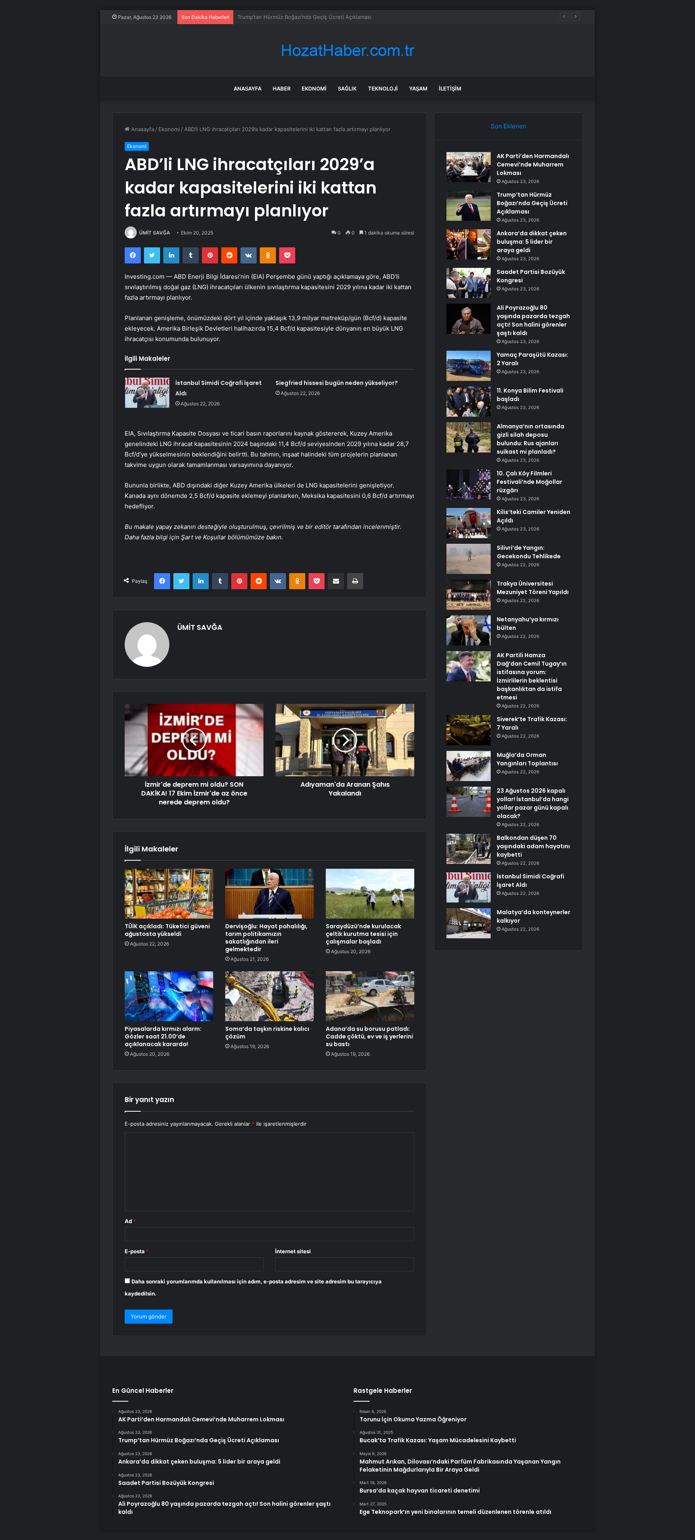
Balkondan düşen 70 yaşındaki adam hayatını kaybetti (533, 846)
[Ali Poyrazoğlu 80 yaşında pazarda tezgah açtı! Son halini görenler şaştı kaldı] (468, 319)
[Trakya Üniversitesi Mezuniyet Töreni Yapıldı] (468, 595)
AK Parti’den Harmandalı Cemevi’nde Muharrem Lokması (533, 164)
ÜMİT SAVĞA (154, 233)
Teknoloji (383, 88)
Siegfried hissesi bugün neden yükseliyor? (337, 383)
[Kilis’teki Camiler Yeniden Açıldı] (468, 523)
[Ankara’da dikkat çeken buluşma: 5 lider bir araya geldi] (468, 244)
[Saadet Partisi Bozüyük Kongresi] (468, 283)
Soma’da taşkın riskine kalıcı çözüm (267, 1032)
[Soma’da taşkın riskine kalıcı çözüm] (269, 996)
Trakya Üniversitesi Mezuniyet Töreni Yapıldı (533, 588)
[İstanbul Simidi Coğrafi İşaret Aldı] (147, 393)
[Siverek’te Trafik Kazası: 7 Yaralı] (468, 730)
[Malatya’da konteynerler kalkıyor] (468, 923)
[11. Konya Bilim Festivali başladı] (468, 402)
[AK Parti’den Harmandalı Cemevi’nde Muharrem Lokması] (468, 167)
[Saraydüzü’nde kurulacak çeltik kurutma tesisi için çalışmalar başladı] (370, 894)
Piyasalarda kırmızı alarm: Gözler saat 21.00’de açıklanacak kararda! (163, 1036)
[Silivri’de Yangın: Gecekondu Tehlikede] (468, 559)
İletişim (450, 88)
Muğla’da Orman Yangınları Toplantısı (527, 759)
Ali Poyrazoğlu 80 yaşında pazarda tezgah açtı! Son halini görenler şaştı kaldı (533, 320)
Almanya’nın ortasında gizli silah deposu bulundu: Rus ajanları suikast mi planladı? (530, 439)
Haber (281, 88)
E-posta (137, 1251)
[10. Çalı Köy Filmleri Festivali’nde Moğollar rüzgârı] (468, 484)
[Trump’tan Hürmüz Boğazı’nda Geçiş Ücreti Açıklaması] (468, 206)
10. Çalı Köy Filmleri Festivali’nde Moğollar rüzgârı (529, 481)
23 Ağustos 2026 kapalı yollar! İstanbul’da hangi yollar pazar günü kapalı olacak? (533, 803)
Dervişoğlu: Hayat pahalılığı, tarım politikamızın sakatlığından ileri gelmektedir (266, 937)
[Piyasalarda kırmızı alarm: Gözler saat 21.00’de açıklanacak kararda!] (169, 996)
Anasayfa (247, 88)
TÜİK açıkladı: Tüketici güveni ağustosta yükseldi (167, 930)
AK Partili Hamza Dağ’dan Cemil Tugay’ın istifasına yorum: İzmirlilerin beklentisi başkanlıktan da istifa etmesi (532, 676)
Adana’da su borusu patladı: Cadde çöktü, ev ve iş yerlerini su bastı (369, 1036)
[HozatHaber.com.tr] (347, 50)
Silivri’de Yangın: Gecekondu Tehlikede (529, 552)
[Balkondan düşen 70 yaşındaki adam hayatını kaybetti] (468, 849)
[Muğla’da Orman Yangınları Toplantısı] (468, 766)
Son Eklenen (508, 126)
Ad (130, 1221)
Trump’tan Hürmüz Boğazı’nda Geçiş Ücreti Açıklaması (532, 203)
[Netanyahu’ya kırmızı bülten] (468, 630)
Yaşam (418, 88)
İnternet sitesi (293, 1251)
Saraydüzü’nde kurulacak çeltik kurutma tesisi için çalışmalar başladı (363, 934)
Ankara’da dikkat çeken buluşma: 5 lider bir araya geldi (304, 17)
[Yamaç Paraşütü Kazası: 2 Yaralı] (468, 366)
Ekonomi (314, 88)
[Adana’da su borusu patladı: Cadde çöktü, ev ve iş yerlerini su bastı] (370, 996)
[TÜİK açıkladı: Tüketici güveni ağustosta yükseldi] (169, 894)
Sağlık (347, 88)
